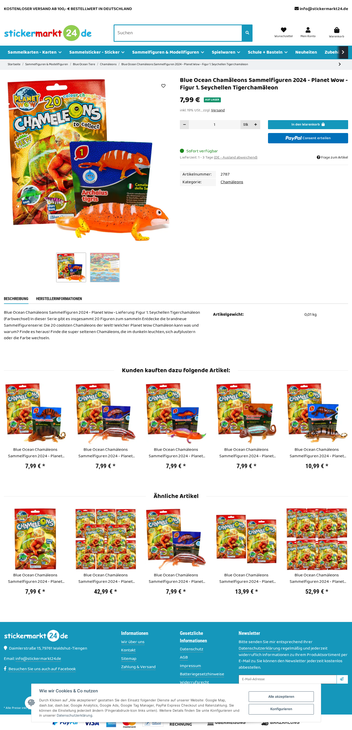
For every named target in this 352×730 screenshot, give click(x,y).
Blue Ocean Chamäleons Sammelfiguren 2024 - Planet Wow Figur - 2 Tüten (246, 578)
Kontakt (128, 650)
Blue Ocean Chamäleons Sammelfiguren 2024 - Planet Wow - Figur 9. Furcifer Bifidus (35, 453)
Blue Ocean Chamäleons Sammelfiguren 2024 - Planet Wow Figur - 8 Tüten (105, 578)
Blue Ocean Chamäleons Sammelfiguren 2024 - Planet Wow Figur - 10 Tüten (317, 578)
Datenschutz (191, 649)
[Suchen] (247, 33)
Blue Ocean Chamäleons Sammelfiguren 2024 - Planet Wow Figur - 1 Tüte (35, 578)
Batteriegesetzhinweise (202, 674)
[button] (308, 33)
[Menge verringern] (184, 124)
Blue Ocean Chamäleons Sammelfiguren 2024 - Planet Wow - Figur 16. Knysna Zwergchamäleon (246, 453)
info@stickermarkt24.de (324, 9)
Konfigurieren (281, 709)
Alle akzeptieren (281, 696)
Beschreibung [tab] (16, 298)
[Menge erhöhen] (255, 124)
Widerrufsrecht (194, 682)
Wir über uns (133, 642)
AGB (184, 657)
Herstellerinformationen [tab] (59, 298)
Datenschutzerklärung (259, 648)
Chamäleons (232, 182)
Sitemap (128, 659)
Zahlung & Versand (138, 667)
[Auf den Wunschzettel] (163, 85)
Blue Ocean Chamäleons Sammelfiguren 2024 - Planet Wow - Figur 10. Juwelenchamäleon (105, 453)
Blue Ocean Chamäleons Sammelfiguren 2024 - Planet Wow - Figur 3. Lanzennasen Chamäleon (176, 453)
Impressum (190, 666)
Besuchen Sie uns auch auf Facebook (42, 669)
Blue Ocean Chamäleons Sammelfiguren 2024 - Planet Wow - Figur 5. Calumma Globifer (317, 453)
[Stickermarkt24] (48, 33)
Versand (218, 110)
